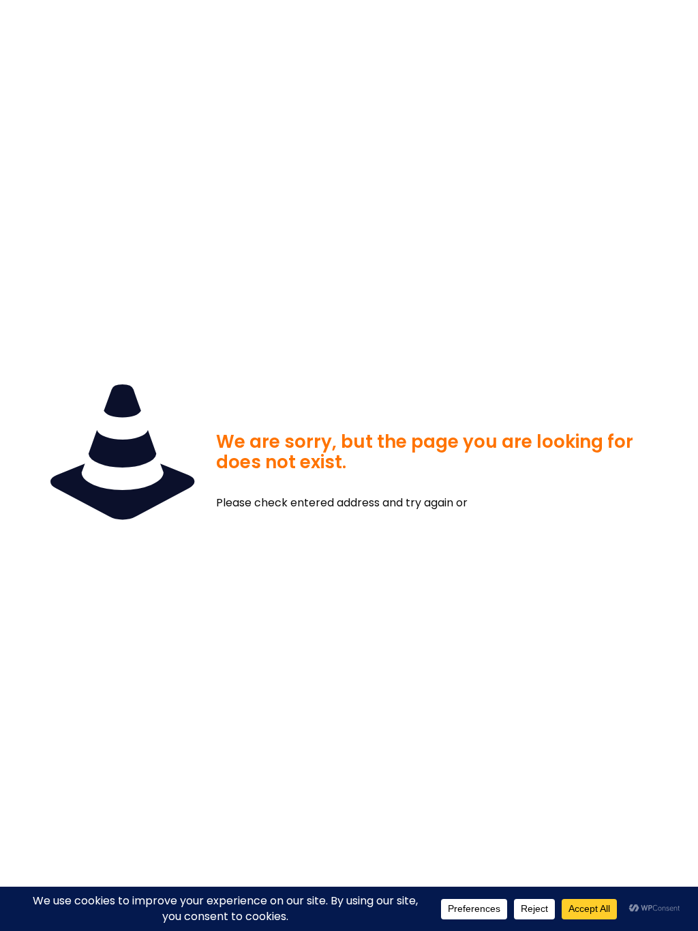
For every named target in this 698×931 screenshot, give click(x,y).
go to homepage (542, 502)
